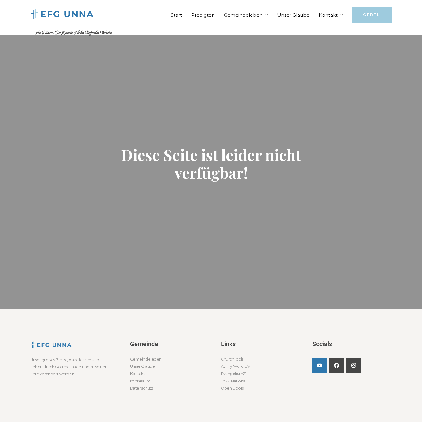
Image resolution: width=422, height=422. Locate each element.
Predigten (203, 15)
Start (176, 15)
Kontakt (328, 15)
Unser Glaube (293, 15)
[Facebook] (336, 365)
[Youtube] (319, 365)
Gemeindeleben (243, 15)
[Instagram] (353, 365)
